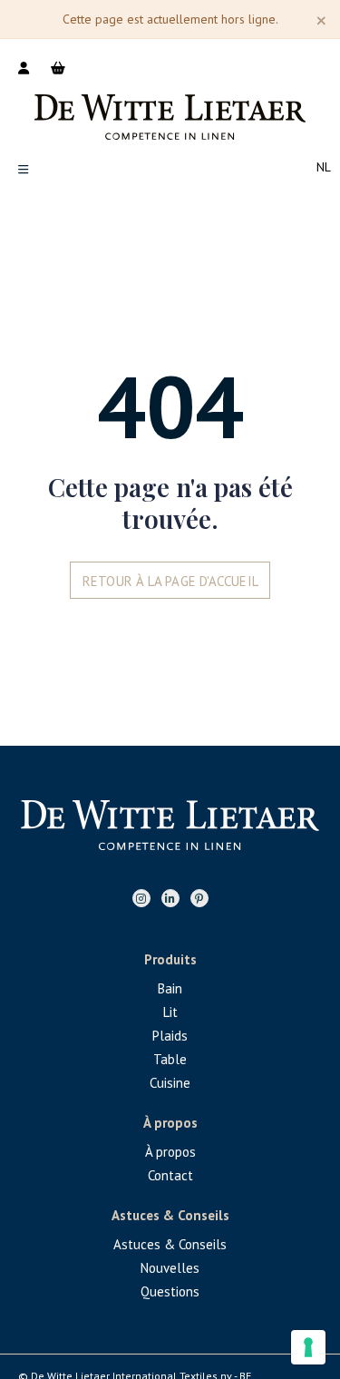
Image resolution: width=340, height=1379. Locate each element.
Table (170, 1059)
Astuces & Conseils (170, 1244)
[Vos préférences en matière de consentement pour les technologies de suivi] (308, 1347)
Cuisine (170, 1082)
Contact (170, 1175)
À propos (170, 1151)
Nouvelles (170, 1267)
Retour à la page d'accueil (170, 581)
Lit (170, 1012)
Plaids (170, 1035)
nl (323, 167)
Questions (170, 1291)
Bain (170, 988)
